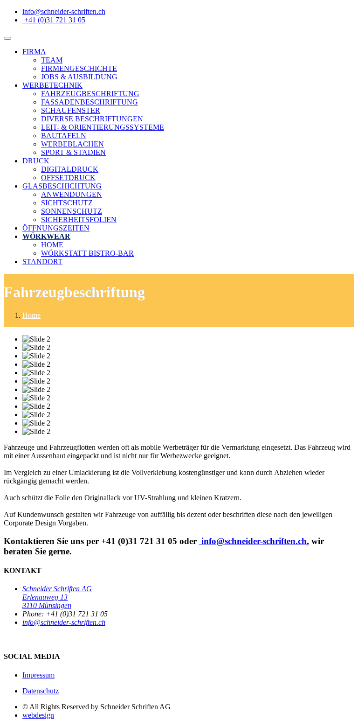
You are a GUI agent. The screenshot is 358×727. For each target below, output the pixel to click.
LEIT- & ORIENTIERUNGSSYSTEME (102, 127)
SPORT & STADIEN (73, 152)
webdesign (38, 715)
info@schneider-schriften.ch (63, 622)
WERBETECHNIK (52, 85)
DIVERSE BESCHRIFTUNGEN (92, 119)
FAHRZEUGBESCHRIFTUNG (90, 94)
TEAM (51, 60)
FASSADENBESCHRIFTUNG (89, 102)
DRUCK (35, 161)
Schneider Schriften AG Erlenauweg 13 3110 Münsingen (57, 597)
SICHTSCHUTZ (67, 203)
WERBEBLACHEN (72, 144)
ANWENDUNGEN (71, 194)
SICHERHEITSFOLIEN (79, 220)
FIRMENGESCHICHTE (79, 68)
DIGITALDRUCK (69, 169)
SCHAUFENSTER (70, 110)
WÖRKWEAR (46, 236)
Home (31, 315)
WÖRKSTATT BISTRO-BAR (87, 253)
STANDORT (42, 262)
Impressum (38, 675)
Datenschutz (40, 691)
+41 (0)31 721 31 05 (54, 20)
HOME (52, 245)
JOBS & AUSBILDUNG (79, 77)
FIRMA (34, 52)
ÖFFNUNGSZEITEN (56, 228)
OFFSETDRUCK (68, 178)
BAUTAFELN (63, 136)
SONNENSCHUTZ (71, 211)
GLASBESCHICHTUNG (62, 186)
